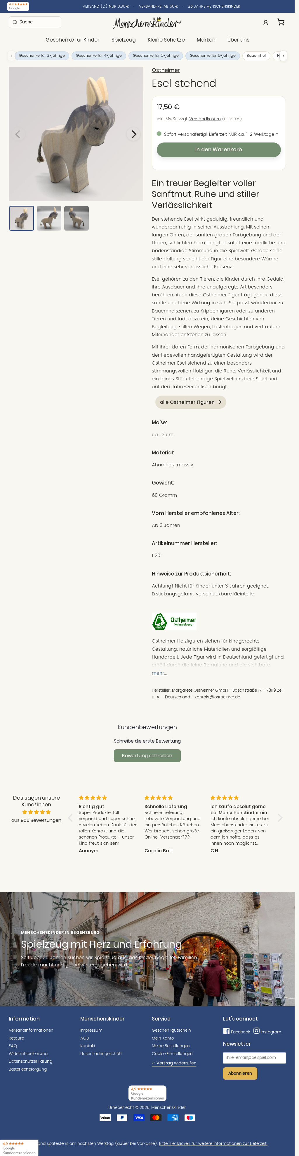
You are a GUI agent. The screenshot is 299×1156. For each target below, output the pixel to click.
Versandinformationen (31, 1030)
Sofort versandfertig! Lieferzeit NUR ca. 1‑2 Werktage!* (221, 134)
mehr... (159, 673)
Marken (206, 39)
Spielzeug (124, 39)
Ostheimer (166, 70)
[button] (72, 818)
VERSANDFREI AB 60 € (158, 6)
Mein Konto (163, 1038)
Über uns (238, 39)
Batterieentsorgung (28, 1069)
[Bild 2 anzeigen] (49, 218)
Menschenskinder (168, 1108)
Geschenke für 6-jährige (213, 56)
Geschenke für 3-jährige (42, 56)
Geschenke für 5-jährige (156, 56)
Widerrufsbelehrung (28, 1054)
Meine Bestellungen (171, 1046)
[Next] (133, 134)
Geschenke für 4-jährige (99, 56)
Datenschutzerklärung (30, 1061)
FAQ (13, 1046)
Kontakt (87, 1046)
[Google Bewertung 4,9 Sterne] (19, 1148)
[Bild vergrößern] (76, 134)
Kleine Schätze (166, 39)
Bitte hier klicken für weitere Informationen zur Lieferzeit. (213, 1144)
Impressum (91, 1030)
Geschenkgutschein (171, 1030)
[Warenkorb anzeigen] (281, 21)
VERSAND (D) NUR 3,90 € (106, 6)
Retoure (16, 1038)
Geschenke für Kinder (73, 39)
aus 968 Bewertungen (36, 820)
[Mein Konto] (266, 22)
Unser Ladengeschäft (101, 1054)
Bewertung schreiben (147, 755)
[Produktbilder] (76, 134)
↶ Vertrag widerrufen (174, 1063)
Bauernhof (256, 56)
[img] (36, 812)
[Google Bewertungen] (18, 6)
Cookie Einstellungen (172, 1054)
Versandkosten (205, 119)
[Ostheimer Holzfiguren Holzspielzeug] (174, 628)
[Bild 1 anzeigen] (21, 218)
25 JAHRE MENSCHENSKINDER (214, 6)
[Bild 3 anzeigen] (76, 218)
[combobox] (35, 22)
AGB (84, 1038)
